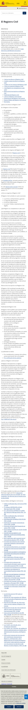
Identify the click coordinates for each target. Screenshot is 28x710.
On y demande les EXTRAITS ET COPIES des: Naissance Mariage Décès (15, 512)
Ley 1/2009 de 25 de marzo (9, 419)
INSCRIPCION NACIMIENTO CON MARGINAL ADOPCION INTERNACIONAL (14, 534)
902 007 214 (3, 684)
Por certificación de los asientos (12, 358)
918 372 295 (9, 684)
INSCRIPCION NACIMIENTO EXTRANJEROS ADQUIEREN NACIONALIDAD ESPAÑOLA (15, 553)
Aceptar (9, 706)
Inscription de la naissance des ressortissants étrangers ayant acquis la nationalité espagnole (15, 564)
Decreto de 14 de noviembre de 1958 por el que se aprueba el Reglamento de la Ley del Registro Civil (15, 599)
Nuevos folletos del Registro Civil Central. (15, 100)
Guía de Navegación (6, 656)
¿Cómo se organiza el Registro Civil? (13, 86)
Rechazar (19, 706)
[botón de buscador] (24, 13)
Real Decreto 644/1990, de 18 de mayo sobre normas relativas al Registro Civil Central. (14, 604)
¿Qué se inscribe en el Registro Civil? (13, 79)
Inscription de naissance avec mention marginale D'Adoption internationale (14, 543)
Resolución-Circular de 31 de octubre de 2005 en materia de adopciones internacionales (15, 609)
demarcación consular (12, 187)
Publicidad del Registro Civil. (11, 95)
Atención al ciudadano (6, 681)
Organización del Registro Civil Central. (14, 98)
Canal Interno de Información (8, 670)
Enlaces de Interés (5, 663)
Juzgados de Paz (7, 180)
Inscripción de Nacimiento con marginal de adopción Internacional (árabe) (15, 548)
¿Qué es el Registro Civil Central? (12, 96)
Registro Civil (16, 153)
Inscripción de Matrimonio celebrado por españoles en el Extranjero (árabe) (15, 586)
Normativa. (7, 102)
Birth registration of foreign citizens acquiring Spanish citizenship (14, 558)
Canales (3, 659)
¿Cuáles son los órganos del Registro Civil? (15, 84)
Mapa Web (4, 652)
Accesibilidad (4, 666)
